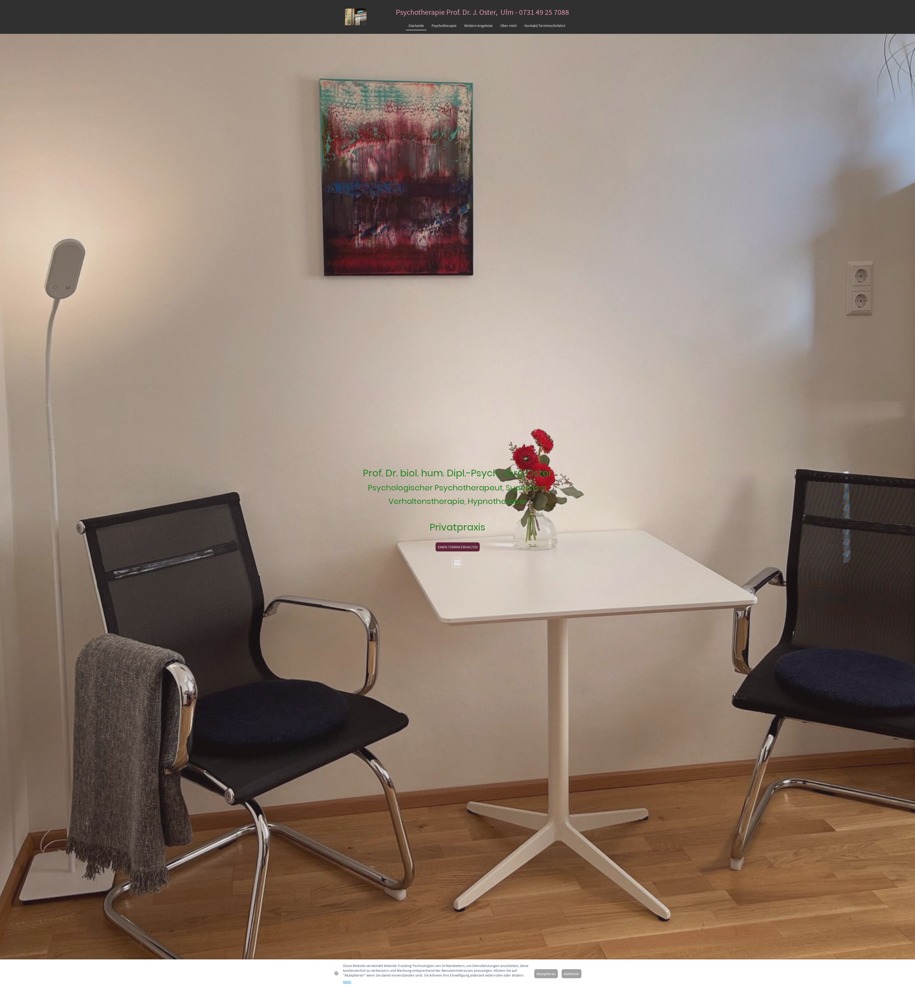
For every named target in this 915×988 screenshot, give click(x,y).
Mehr (347, 981)
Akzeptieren (546, 973)
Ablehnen (571, 973)
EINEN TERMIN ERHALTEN (458, 547)
